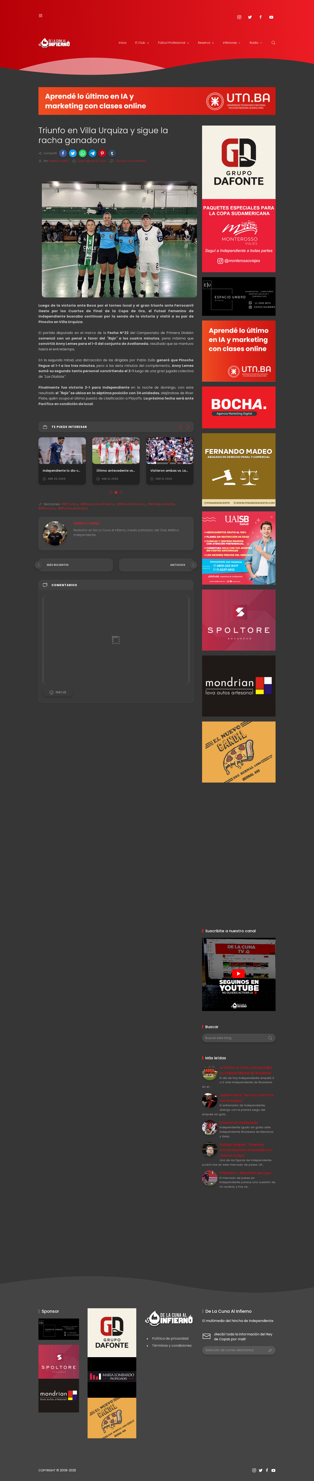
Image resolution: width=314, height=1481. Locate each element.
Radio (254, 43)
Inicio (123, 43)
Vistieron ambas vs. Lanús (170, 470)
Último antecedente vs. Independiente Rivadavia (135, 470)
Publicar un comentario (131, 161)
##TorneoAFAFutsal (73, 508)
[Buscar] (273, 42)
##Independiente (161, 504)
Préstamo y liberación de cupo (245, 1173)
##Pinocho (47, 508)
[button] (63, 153)
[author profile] (55, 533)
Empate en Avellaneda (239, 1122)
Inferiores (230, 43)
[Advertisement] (238, 812)
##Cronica (69, 504)
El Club (140, 43)
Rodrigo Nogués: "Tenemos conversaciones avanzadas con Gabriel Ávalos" (246, 1150)
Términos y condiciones (172, 1345)
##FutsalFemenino (131, 504)
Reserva (204, 43)
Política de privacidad (170, 1338)
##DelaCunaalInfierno (97, 504)
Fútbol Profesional (171, 43)
